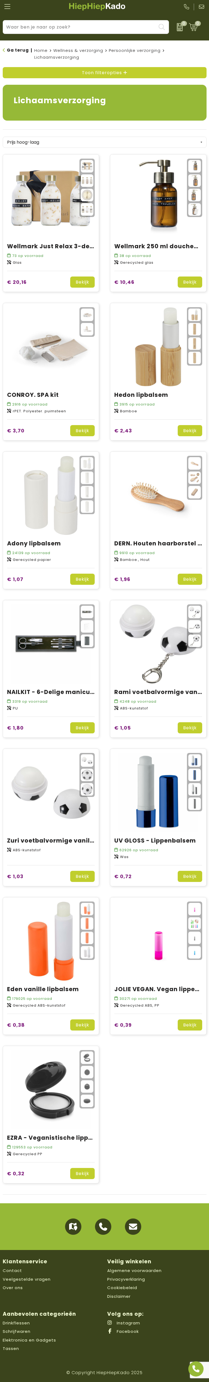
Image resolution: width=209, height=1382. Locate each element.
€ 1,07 (15, 579)
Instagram (127, 1323)
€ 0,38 (16, 1025)
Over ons (13, 1287)
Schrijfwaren (16, 1331)
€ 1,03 (15, 876)
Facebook (127, 1331)
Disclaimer (119, 1296)
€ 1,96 (122, 579)
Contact (12, 1270)
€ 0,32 (15, 1173)
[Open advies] (196, 1369)
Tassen (11, 1348)
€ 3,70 (15, 431)
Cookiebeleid (122, 1287)
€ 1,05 (122, 728)
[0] (177, 27)
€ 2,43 (123, 431)
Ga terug (18, 50)
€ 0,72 (123, 876)
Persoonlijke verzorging (135, 50)
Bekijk (82, 282)
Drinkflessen (16, 1323)
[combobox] (80, 27)
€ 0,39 (123, 1025)
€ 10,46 (124, 282)
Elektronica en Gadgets (29, 1340)
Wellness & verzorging (78, 50)
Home (41, 50)
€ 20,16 (17, 282)
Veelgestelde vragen (27, 1279)
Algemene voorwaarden (134, 1270)
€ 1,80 (15, 728)
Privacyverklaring (126, 1279)
